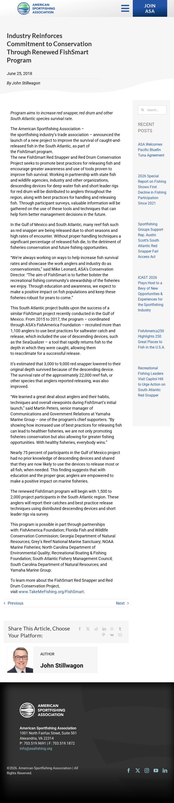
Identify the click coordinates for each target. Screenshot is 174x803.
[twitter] (137, 770)
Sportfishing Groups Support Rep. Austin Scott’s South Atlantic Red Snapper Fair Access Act (150, 240)
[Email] (120, 635)
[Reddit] (96, 629)
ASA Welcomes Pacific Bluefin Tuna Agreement (151, 149)
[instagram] (147, 770)
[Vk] (112, 635)
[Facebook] (80, 629)
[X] (88, 629)
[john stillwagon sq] (20, 649)
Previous (15, 603)
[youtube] (156, 770)
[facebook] (128, 770)
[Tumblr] (120, 629)
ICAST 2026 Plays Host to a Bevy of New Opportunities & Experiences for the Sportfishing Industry (150, 293)
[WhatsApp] (112, 629)
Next (120, 603)
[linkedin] (165, 770)
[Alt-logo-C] (36, 4)
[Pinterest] (103, 635)
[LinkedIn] (104, 629)
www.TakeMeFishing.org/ (51, 591)
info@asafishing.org (36, 748)
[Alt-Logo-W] (42, 704)
